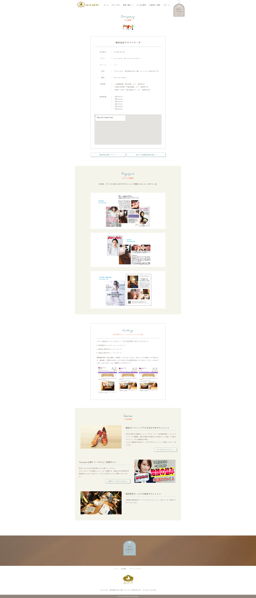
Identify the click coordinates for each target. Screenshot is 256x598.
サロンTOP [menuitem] (116, 5)
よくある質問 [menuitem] (141, 5)
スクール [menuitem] (167, 5)
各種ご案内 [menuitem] (127, 5)
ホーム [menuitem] (106, 5)
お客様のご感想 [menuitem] (154, 5)
